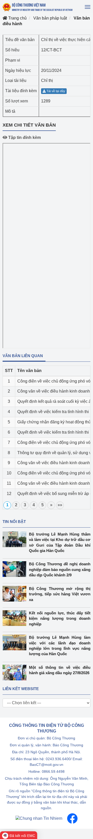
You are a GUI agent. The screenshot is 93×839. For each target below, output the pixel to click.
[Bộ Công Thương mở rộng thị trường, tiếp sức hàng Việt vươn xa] (16, 594)
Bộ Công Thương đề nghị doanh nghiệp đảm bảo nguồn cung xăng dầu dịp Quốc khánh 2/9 (59, 569)
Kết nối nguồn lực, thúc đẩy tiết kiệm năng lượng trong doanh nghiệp (59, 618)
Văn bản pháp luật (50, 18)
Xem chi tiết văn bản (29, 125)
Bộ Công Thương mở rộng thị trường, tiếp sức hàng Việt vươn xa (59, 594)
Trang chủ (17, 18)
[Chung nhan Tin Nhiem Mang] (39, 818)
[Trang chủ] (38, 7)
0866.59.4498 (53, 771)
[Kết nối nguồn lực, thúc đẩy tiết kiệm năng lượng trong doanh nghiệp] (16, 618)
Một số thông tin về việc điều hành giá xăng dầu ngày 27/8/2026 (59, 670)
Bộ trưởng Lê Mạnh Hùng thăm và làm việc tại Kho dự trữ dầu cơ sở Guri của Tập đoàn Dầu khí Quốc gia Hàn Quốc (59, 542)
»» (60, 505)
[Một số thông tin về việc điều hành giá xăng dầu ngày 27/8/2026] (16, 672)
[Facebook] (72, 818)
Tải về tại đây (55, 91)
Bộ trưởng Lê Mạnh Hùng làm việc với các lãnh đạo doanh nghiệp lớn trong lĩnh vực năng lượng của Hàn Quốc (59, 645)
